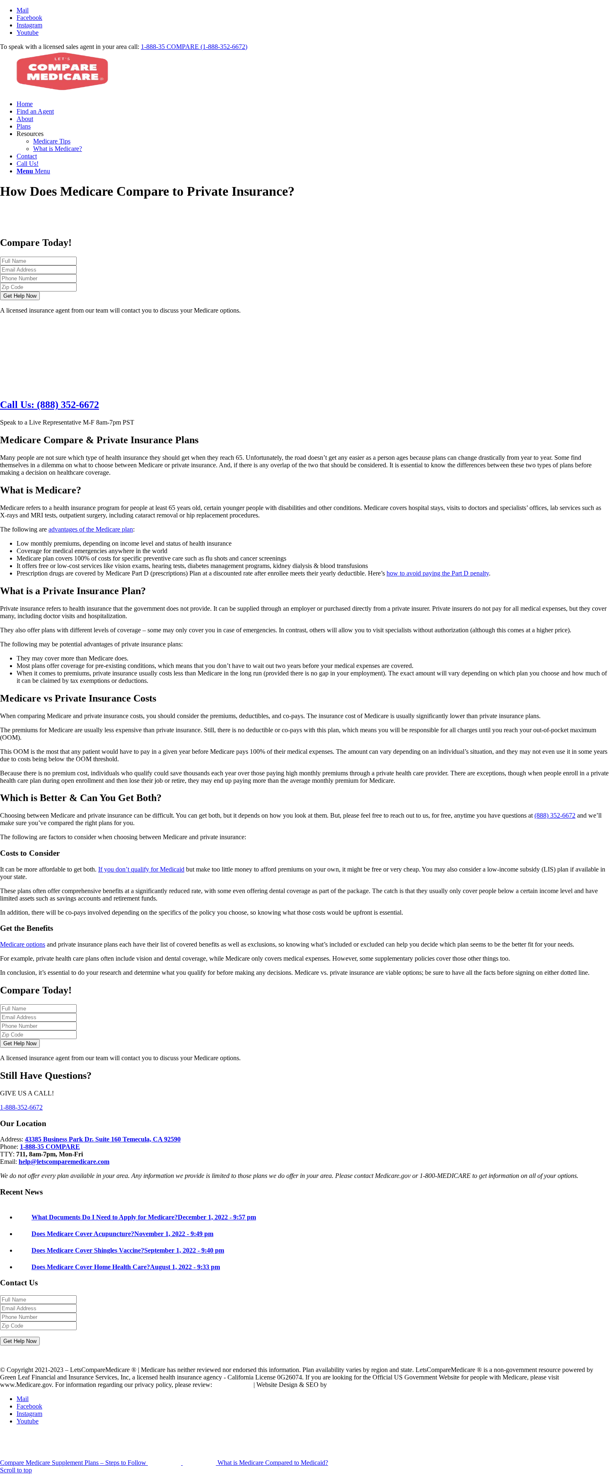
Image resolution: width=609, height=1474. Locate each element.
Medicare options (22, 944)
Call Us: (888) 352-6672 (49, 404)
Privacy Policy (233, 1384)
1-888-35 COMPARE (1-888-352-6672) (194, 46)
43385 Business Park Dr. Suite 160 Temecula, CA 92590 (103, 1139)
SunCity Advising (352, 1384)
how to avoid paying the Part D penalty (438, 573)
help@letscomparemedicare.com (64, 1161)
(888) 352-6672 (554, 815)
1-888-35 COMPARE (50, 1146)
